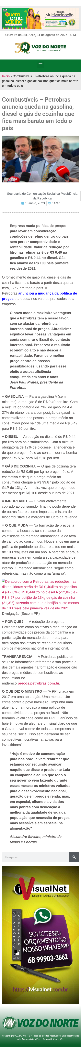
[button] (40, 64)
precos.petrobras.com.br (38, 683)
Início (6, 76)
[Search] (74, 857)
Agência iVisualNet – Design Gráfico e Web (43, 1039)
